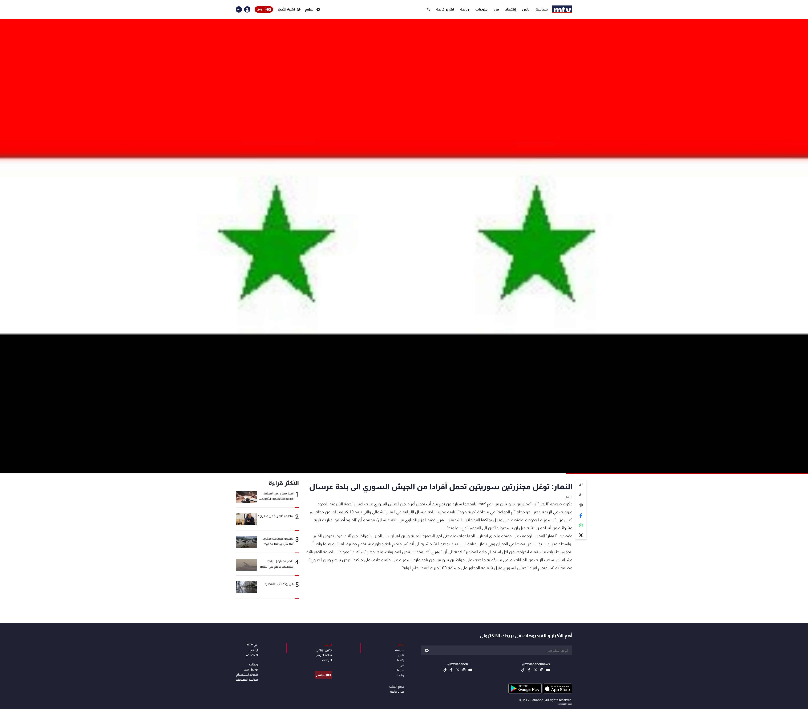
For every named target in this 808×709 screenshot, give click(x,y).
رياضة (464, 9)
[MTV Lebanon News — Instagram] (542, 670)
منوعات (481, 9)
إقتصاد (510, 9)
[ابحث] (428, 9)
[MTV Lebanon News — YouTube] (548, 670)
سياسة (542, 9)
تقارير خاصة (445, 9)
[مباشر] (323, 665)
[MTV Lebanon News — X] (535, 670)
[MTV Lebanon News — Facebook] (529, 670)
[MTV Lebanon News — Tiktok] (523, 670)
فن (496, 9)
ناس (525, 9)
